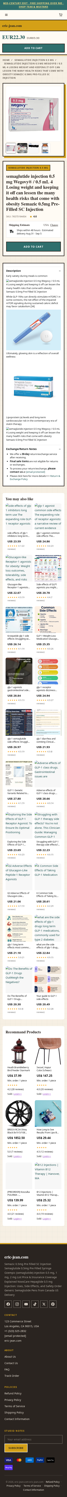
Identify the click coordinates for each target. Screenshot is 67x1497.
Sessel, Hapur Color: (44, 1069)
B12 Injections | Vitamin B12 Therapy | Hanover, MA (47, 1194)
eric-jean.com (12, 25)
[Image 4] (45, 148)
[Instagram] (17, 1304)
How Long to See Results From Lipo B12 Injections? (48, 1131)
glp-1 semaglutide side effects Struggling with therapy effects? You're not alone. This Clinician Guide (19, 740)
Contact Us (11, 1363)
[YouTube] (26, 1304)
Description (13, 270)
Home (6, 60)
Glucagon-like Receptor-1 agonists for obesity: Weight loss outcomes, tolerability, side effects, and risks (17, 586)
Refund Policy (12, 1393)
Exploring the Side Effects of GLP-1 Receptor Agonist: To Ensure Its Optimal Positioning (18, 843)
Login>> (18, 1094)
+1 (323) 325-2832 (15, 1331)
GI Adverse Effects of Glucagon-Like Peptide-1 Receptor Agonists (18, 895)
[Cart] (61, 15)
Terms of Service (14, 1406)
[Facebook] (8, 1304)
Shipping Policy (14, 1412)
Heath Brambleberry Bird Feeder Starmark (18, 1069)
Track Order (11, 1375)
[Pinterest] (53, 1304)
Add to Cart (33, 48)
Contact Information (17, 1419)
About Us (10, 1356)
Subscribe (16, 1448)
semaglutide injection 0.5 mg (34, 60)
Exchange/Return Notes (21, 449)
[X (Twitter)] (44, 1304)
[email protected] (35, 472)
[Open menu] (6, 15)
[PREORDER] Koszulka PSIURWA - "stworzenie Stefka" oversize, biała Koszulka (18, 1194)
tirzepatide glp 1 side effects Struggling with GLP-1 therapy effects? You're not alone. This (19, 637)
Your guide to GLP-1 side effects (46, 997)
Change (54, 225)
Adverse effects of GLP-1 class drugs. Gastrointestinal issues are (45, 792)
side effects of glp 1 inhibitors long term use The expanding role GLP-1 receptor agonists (17, 535)
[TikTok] (35, 1304)
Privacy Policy (12, 1400)
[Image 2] (22, 148)
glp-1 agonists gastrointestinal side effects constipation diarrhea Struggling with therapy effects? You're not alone (18, 689)
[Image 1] (11, 148)
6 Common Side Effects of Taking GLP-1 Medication (47, 895)
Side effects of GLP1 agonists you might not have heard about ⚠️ (47, 586)
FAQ (6, 1369)
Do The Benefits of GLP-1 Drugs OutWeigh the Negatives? (17, 998)
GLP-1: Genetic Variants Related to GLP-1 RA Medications (18, 792)
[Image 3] (33, 148)
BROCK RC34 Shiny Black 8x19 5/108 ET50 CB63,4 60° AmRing (17, 1131)
